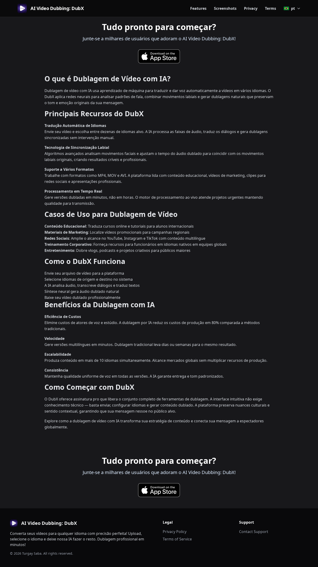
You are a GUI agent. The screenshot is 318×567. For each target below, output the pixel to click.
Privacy (250, 8)
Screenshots (225, 8)
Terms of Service (177, 539)
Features (198, 8)
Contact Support (253, 531)
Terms (270, 8)
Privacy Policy (174, 531)
